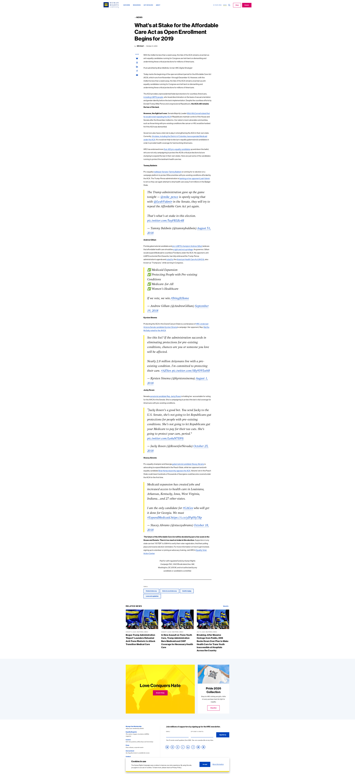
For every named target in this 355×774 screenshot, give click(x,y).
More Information (218, 764)
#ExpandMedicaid (158, 517)
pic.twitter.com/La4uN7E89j (165, 438)
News (139, 17)
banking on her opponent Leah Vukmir (194, 178)
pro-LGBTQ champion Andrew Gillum (187, 246)
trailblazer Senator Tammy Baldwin (168, 172)
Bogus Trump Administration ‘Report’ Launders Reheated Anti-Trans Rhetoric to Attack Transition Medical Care (140, 640)
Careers (128, 740)
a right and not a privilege (183, 249)
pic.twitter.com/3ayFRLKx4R (165, 220)
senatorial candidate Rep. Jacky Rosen (165, 396)
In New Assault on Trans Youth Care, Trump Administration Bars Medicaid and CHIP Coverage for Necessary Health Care (177, 641)
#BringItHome (180, 298)
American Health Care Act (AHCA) (190, 259)
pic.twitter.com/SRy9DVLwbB (191, 370)
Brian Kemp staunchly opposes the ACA (174, 471)
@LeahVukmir (163, 201)
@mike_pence (169, 197)
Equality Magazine (131, 732)
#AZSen (166, 370)
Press (127, 745)
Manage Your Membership (133, 726)
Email (171, 731)
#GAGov (188, 508)
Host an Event (130, 751)
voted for (170, 259)
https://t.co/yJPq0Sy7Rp (186, 517)
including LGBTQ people (153, 97)
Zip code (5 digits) (201, 731)
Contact (128, 756)
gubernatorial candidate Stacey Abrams (188, 464)
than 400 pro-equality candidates (177, 149)
